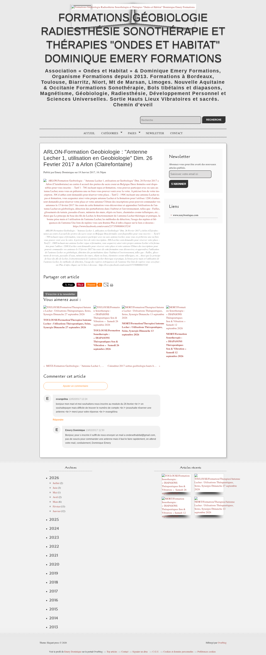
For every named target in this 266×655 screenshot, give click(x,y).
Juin (55, 487)
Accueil (89, 133)
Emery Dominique (72, 651)
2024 (54, 528)
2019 (53, 573)
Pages (130, 133)
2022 (54, 546)
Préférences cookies (206, 651)
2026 (54, 477)
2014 (53, 618)
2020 (54, 564)
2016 (53, 600)
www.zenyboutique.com (185, 215)
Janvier (56, 511)
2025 (54, 519)
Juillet (56, 483)
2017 (53, 591)
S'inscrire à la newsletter (60, 294)
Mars (55, 501)
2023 (54, 537)
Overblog (222, 642)
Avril (55, 497)
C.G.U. (155, 651)
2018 (53, 582)
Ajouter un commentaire (75, 386)
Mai (55, 492)
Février (56, 506)
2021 (53, 555)
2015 (53, 609)
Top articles (112, 651)
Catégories (108, 133)
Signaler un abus (140, 651)
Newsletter (155, 133)
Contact (176, 133)
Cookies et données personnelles (178, 651)
